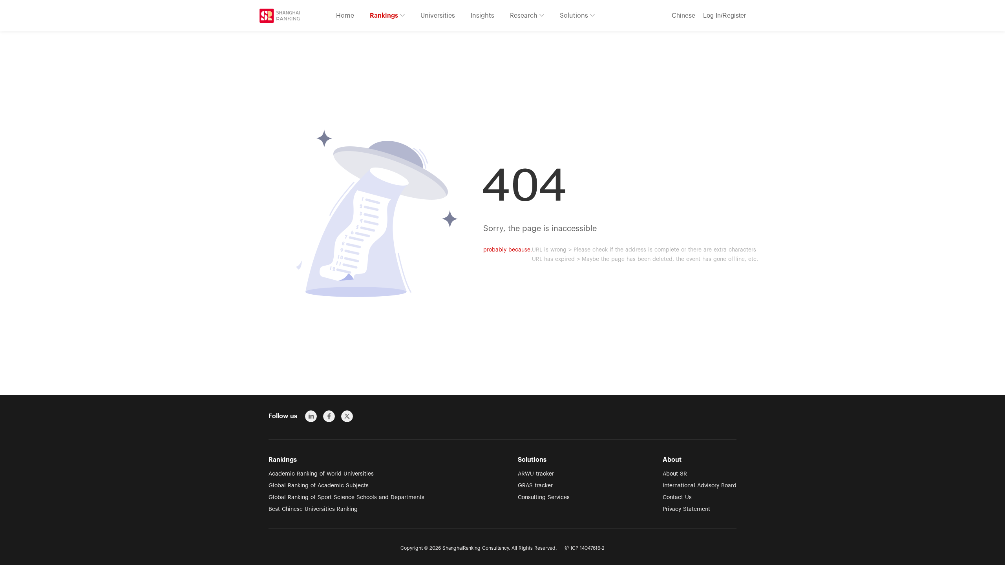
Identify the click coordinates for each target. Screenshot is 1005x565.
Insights (482, 16)
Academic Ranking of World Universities (321, 474)
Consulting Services (544, 497)
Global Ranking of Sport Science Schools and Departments (346, 497)
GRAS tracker (535, 485)
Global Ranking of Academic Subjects (319, 485)
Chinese (683, 16)
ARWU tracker (536, 474)
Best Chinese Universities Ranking (313, 509)
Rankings (385, 16)
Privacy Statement (686, 509)
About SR (675, 474)
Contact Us (677, 497)
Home (345, 16)
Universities (437, 16)
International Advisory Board (699, 485)
